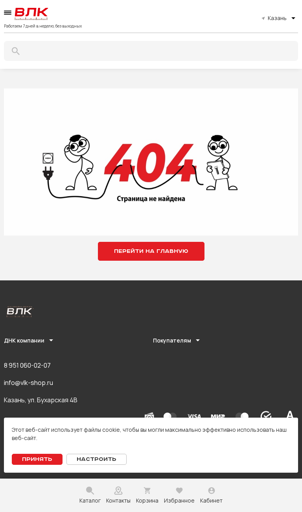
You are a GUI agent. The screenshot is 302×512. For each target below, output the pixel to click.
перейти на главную (151, 251)
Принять (37, 459)
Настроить (96, 459)
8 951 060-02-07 (27, 365)
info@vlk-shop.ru (28, 382)
